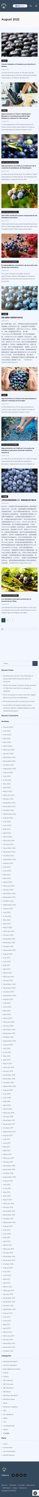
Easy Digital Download (11, 1369)
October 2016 (8, 1173)
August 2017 (8, 1135)
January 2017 (8, 1162)
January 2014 (8, 1294)
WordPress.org (8, 1455)
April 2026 (7, 742)
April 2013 (7, 1328)
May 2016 (6, 1192)
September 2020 (9, 995)
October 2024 (8, 810)
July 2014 (6, 1272)
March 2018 (7, 1109)
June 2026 (7, 735)
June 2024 (7, 825)
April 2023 (7, 878)
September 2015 (9, 1222)
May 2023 (7, 874)
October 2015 (8, 1219)
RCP (4, 1411)
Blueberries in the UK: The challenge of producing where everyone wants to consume (18, 678)
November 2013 (9, 1302)
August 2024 (8, 818)
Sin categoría (8, 1414)
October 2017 (8, 1128)
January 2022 (8, 935)
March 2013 (7, 1332)
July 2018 (6, 1094)
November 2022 (9, 897)
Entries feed (7, 1448)
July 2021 (6, 958)
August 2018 (8, 1090)
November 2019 (9, 1033)
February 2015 (8, 1249)
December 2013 (9, 1298)
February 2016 (8, 1203)
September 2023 (9, 859)
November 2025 (9, 761)
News (4, 61)
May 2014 (6, 1279)
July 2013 (6, 1317)
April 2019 (7, 1060)
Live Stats (21, 1485)
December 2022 (9, 893)
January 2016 (8, 1207)
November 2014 (9, 1260)
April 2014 (7, 1283)
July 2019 (6, 1048)
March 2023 (7, 882)
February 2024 (8, 840)
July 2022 (7, 912)
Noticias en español (10, 162)
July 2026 (7, 731)
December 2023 (9, 848)
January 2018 (8, 1116)
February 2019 (8, 1067)
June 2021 (7, 961)
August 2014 (8, 1268)
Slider (5, 1418)
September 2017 (9, 1132)
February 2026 (8, 750)
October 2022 (8, 901)
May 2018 (6, 1101)
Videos (5, 1429)
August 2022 (8, 909)
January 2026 (8, 754)
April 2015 (6, 1241)
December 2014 (9, 1256)
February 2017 (8, 1158)
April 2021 (7, 969)
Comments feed (9, 1451)
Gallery (6, 1377)
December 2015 (9, 1211)
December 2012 (9, 1343)
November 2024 (9, 806)
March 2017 (7, 1154)
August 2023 (8, 863)
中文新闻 (4, 314)
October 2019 (8, 1037)
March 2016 (7, 1200)
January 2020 (8, 1026)
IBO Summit (31, 1485)
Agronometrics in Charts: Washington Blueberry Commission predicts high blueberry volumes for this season (16, 116)
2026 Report (6, 1488)
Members (13, 1485)
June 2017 (7, 1143)
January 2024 (8, 844)
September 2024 (9, 814)
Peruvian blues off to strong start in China (19, 701)
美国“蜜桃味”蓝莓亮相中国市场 (12, 317)
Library (15, 1488)
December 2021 (9, 939)
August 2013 (8, 1313)
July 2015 (6, 1230)
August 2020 (8, 999)
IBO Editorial (8, 1380)
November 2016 (9, 1169)
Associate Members (10, 1361)
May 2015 (6, 1237)
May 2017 (6, 1147)
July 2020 (7, 1003)
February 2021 (8, 977)
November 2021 (9, 943)
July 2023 (7, 867)
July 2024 (7, 822)
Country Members (10, 1365)
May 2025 (6, 784)
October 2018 (8, 1082)
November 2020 (9, 988)
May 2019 (6, 1056)
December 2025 (9, 757)
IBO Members (8, 1388)
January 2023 (8, 890)
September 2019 (9, 1041)
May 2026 (6, 738)
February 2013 (8, 1336)
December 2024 (9, 803)
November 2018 (9, 1079)
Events (5, 1373)
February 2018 (8, 1113)
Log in (5, 1444)
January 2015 (8, 1253)
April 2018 (7, 1105)
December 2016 (9, 1166)
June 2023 (7, 871)
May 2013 (6, 1324)
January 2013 (8, 1340)
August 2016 (8, 1181)
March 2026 (7, 746)
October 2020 (8, 992)
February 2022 (8, 931)
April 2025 (7, 788)
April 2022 (7, 924)
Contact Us (22, 1488)
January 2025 (8, 799)
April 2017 (7, 1151)
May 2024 (7, 829)
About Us (4, 1485)
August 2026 (8, 727)
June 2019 (7, 1052)
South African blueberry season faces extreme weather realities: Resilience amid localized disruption (19, 708)
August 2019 (8, 1045)
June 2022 (7, 916)
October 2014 (8, 1264)
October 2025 (8, 765)
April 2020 (7, 1014)
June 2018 (7, 1098)
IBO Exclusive (8, 1384)
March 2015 (7, 1245)
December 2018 (9, 1075)
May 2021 (6, 965)
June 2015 (7, 1234)
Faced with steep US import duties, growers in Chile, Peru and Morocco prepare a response (19, 688)
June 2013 (7, 1321)
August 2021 (8, 954)
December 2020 (9, 984)
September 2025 (9, 769)
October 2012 (8, 1351)
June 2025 (7, 780)
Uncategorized (8, 1426)
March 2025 (7, 791)
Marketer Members (10, 1395)
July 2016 (6, 1185)
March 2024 (7, 837)
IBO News (7, 1392)
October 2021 (8, 946)
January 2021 (8, 980)
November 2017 (9, 1124)
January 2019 (8, 1071)
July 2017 (6, 1139)
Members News (9, 1399)
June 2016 (7, 1188)
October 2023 (8, 856)
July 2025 (7, 776)
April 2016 (6, 1196)
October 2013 (8, 1306)
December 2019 (9, 1030)
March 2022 (7, 927)
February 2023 (8, 886)
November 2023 (9, 852)
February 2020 (9, 1022)
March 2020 (7, 1018)
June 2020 (7, 1007)
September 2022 (9, 905)
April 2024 (7, 833)
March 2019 (7, 1064)
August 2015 (8, 1226)
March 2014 (7, 1287)
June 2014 (7, 1275)
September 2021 (9, 950)
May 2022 (7, 920)
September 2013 (9, 1309)
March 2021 (7, 973)
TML (4, 1422)
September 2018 (9, 1086)
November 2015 (9, 1215)
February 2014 (8, 1290)
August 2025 (8, 772)
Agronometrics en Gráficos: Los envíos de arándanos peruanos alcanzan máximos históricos (17, 450)
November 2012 (9, 1347)
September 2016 (9, 1177)
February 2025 (8, 795)
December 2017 (9, 1120)
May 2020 (7, 1011)
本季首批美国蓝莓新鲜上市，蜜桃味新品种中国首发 (18, 500)
